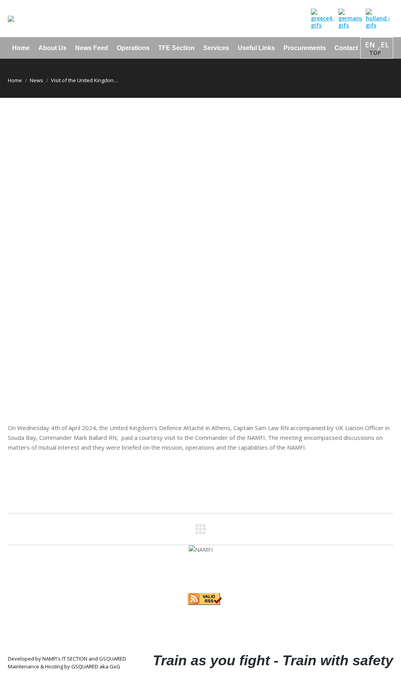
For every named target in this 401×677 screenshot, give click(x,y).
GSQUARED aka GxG (95, 666)
